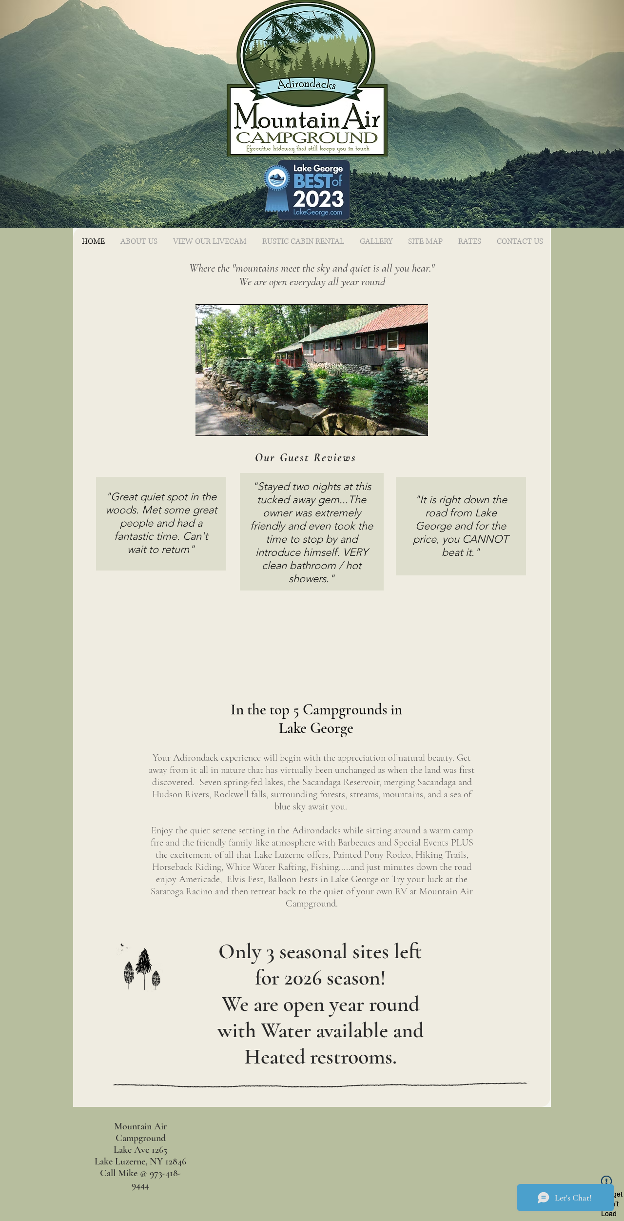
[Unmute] (224, 422)
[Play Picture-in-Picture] (398, 422)
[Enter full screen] (415, 422)
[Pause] (208, 422)
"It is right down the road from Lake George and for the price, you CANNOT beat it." (460, 526)
